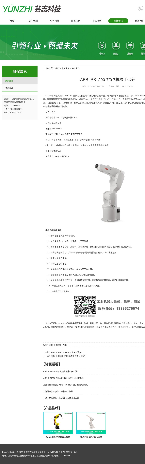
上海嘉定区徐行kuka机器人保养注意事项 (61, 398)
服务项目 (75, 20)
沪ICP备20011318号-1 (68, 452)
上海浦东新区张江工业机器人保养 (58, 391)
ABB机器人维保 (82, 326)
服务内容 (54, 20)
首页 (12, 20)
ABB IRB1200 (55, 344)
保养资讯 (9, 80)
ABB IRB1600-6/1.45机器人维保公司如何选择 (63, 378)
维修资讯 (9, 87)
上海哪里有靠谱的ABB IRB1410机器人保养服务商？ (66, 384)
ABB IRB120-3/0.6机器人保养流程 (66, 352)
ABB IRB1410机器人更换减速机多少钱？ (61, 371)
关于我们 (33, 20)
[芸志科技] (32, 8)
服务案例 (97, 20)
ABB (65, 344)
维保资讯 (118, 20)
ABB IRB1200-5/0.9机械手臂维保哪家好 (68, 355)
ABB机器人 (121, 323)
